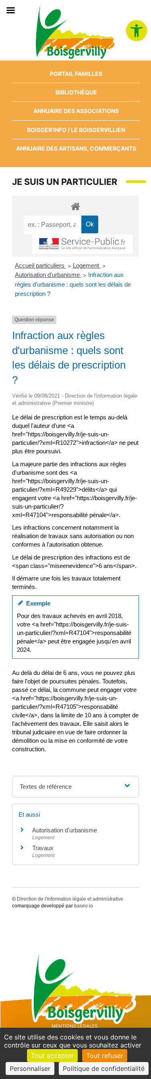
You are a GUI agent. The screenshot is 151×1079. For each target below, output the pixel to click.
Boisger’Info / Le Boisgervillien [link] (76, 129)
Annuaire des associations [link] (76, 110)
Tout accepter (52, 1056)
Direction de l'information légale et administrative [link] (70, 899)
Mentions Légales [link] (74, 1026)
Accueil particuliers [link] (40, 265)
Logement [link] (87, 265)
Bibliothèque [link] (76, 92)
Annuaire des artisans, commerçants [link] (76, 148)
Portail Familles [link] (76, 73)
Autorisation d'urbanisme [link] (48, 274)
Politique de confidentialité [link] (104, 1068)
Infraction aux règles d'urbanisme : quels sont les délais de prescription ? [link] (73, 284)
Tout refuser (104, 1056)
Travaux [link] (43, 847)
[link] (136, 30)
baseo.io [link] (83, 906)
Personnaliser (30, 1068)
